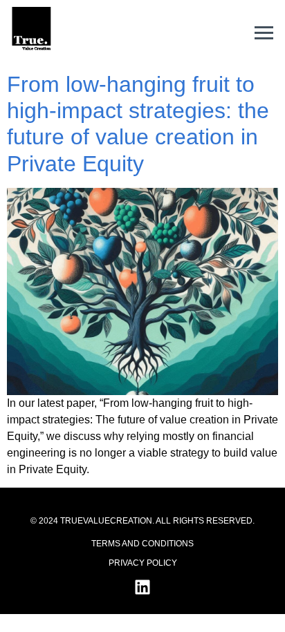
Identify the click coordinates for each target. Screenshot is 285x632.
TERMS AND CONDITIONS (142, 543)
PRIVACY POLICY (143, 563)
